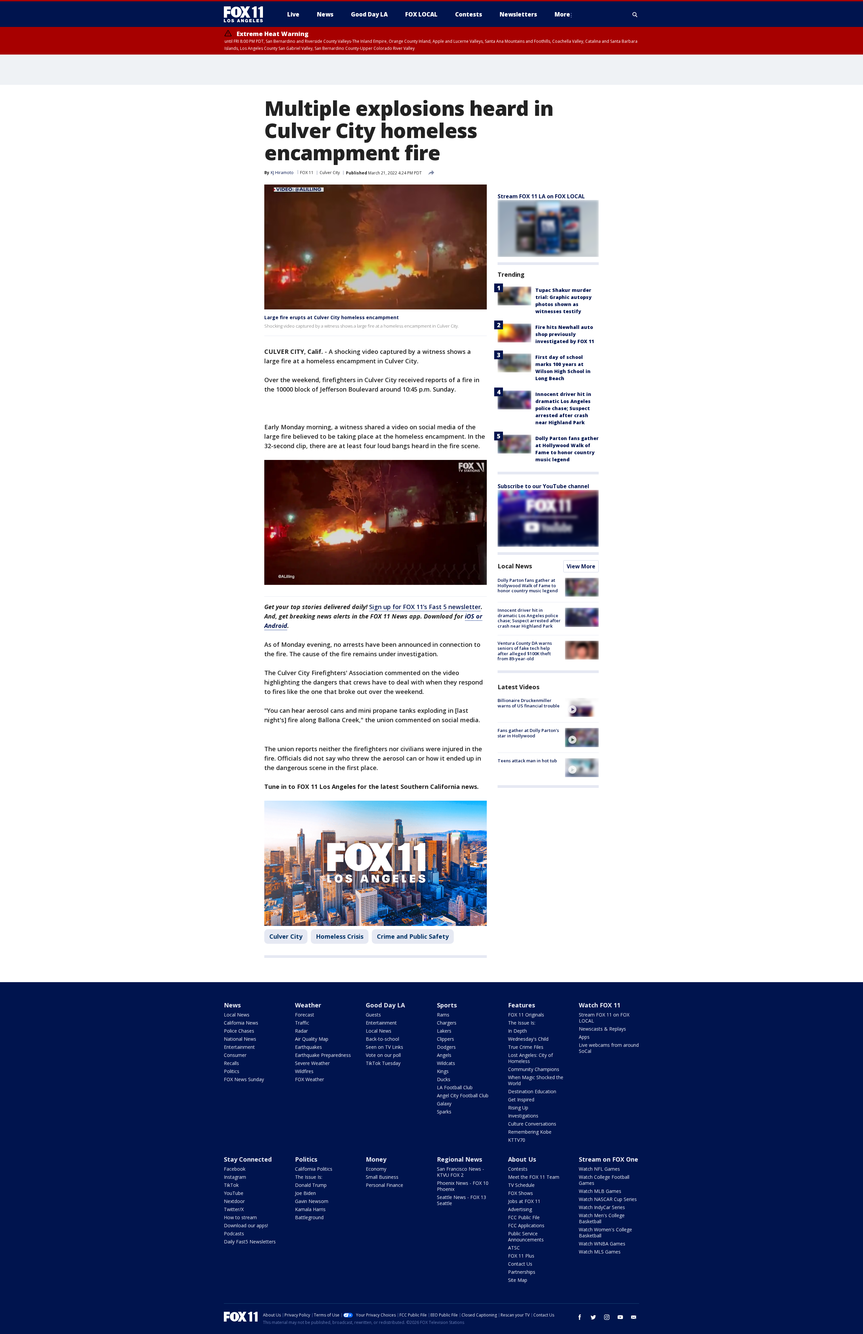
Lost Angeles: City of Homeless (530, 1058)
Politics (231, 1071)
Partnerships (521, 1272)
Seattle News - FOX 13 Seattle (461, 1200)
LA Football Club (455, 1087)
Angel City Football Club (462, 1095)
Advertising (520, 1209)
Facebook (234, 1169)
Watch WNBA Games (602, 1243)
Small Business (382, 1177)
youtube (620, 1317)
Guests (373, 1014)
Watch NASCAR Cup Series (608, 1199)
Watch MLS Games (600, 1251)
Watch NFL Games (599, 1169)
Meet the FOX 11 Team (533, 1177)
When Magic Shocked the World (535, 1080)
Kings (443, 1071)
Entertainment (239, 1047)
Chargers (446, 1023)
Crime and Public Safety (413, 936)
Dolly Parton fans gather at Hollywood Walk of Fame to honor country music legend (528, 585)
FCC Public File (524, 1217)
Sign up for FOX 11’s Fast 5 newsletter (425, 607)
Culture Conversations (532, 1124)
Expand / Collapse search (635, 14)
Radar (301, 1031)
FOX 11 (307, 172)
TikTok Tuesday (383, 1063)
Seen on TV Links (384, 1047)
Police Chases (239, 1031)
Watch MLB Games (600, 1191)
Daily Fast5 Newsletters (250, 1241)
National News (240, 1039)
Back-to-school (382, 1039)
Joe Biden (305, 1193)
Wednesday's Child (528, 1039)
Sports (447, 1005)
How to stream (240, 1217)
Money (376, 1159)
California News (241, 1023)
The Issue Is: (521, 1023)
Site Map (517, 1280)
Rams (443, 1014)
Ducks (443, 1079)
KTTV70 (516, 1140)
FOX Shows (520, 1193)
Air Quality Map (311, 1039)
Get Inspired (521, 1099)
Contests (518, 1169)
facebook (579, 1317)
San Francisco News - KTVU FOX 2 (460, 1172)
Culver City (330, 172)
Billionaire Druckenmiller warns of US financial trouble (529, 703)
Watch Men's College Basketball (602, 1218)
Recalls (231, 1063)
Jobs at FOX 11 (524, 1201)
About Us (522, 1159)
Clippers (445, 1039)
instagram (606, 1317)
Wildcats (446, 1063)
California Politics (313, 1169)
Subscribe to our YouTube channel (543, 486)
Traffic (302, 1023)
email (633, 1317)
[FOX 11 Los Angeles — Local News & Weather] (246, 14)
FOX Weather (309, 1079)
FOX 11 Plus (521, 1256)
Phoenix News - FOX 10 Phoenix (462, 1186)
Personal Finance (384, 1185)
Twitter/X (234, 1209)
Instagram (235, 1177)
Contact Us (520, 1264)
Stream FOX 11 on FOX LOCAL (604, 1017)
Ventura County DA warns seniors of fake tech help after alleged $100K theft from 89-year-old (525, 651)
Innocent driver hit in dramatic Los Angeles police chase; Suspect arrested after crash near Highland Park (563, 408)
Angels (444, 1055)
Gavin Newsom (311, 1201)
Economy (376, 1169)
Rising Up (518, 1107)
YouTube (233, 1193)
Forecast (304, 1014)
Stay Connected (248, 1159)
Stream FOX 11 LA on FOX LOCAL (541, 196)
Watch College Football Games (604, 1180)
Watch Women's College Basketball (605, 1232)
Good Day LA (385, 1005)
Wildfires (304, 1071)
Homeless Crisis (339, 936)
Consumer (235, 1055)
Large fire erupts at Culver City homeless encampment (331, 317)
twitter (593, 1317)
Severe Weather (312, 1063)
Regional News (459, 1159)
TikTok (231, 1185)
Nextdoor (234, 1201)
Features (521, 1005)
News (232, 1005)
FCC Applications (526, 1225)
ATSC (514, 1247)
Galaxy (444, 1103)
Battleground (309, 1217)
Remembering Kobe (530, 1132)
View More (581, 566)
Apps (584, 1037)
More (562, 14)
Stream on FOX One (608, 1159)
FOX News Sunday (244, 1079)
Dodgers (446, 1047)
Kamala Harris (310, 1209)
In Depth (517, 1031)
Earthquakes (308, 1047)
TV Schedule (521, 1185)
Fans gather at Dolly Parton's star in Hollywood (528, 733)
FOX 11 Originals (526, 1014)
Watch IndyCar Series (602, 1207)
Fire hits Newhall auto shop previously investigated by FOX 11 (564, 334)
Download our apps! (246, 1225)
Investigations (523, 1115)
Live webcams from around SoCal (609, 1048)
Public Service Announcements (526, 1236)
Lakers (444, 1031)
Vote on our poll (383, 1055)
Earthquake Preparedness (323, 1055)
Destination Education (532, 1091)
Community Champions (533, 1069)
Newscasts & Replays (602, 1029)
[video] (582, 707)
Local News (515, 566)
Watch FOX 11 (599, 1005)
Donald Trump (311, 1185)
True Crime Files (525, 1047)
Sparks (444, 1111)
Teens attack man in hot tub (527, 761)
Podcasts (234, 1233)
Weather (308, 1005)
